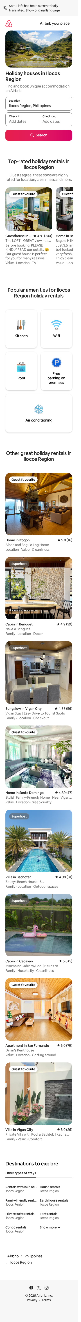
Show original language (43, 10)
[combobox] (39, 105)
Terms (46, 1300)
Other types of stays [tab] (20, 1173)
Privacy (32, 1300)
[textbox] (22, 121)
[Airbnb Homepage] (8, 23)
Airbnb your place (55, 23)
